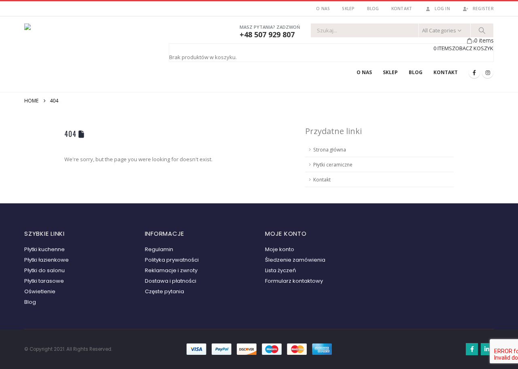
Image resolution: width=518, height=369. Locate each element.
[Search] (482, 30)
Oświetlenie (39, 291)
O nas (323, 8)
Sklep (348, 8)
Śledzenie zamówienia (295, 260)
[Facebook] (474, 72)
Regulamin (159, 249)
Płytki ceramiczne (332, 164)
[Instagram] (487, 72)
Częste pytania (164, 291)
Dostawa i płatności (170, 281)
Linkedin (487, 349)
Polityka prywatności (172, 260)
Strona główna (329, 149)
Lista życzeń (280, 270)
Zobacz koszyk (472, 48)
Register (483, 8)
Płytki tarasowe (44, 281)
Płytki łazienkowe (46, 260)
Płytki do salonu (44, 270)
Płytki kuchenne (44, 249)
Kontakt (401, 8)
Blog (373, 8)
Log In (442, 8)
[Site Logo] (74, 52)
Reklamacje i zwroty (171, 270)
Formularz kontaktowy (294, 281)
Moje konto (279, 249)
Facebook (472, 349)
